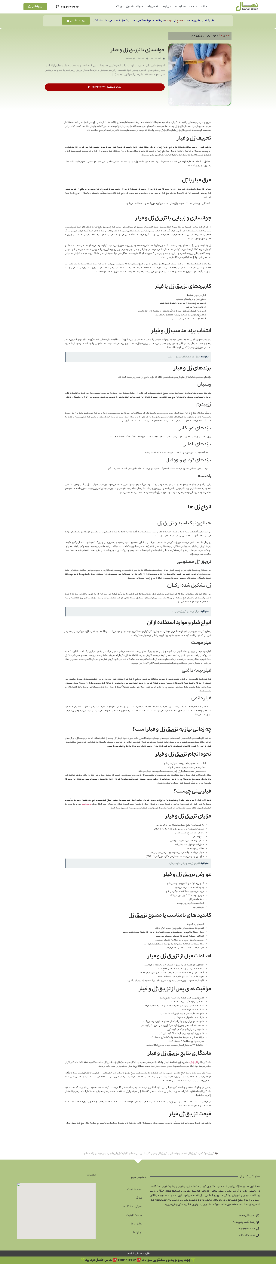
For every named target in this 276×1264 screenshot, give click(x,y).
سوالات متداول (134, 7)
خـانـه (204, 7)
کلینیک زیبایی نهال (117, 1153)
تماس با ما (152, 7)
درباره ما (166, 7)
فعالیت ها (180, 7)
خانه (227, 36)
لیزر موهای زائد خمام (95, 1153)
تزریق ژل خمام (189, 1153)
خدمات (193, 7)
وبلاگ (119, 7)
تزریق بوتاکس (206, 1153)
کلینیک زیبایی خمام (140, 1153)
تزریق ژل (193, 1062)
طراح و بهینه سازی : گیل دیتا (138, 1253)
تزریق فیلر (87, 804)
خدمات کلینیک (134, 1215)
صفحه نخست (134, 1189)
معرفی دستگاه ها (132, 1207)
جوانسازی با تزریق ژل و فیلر (166, 1153)
